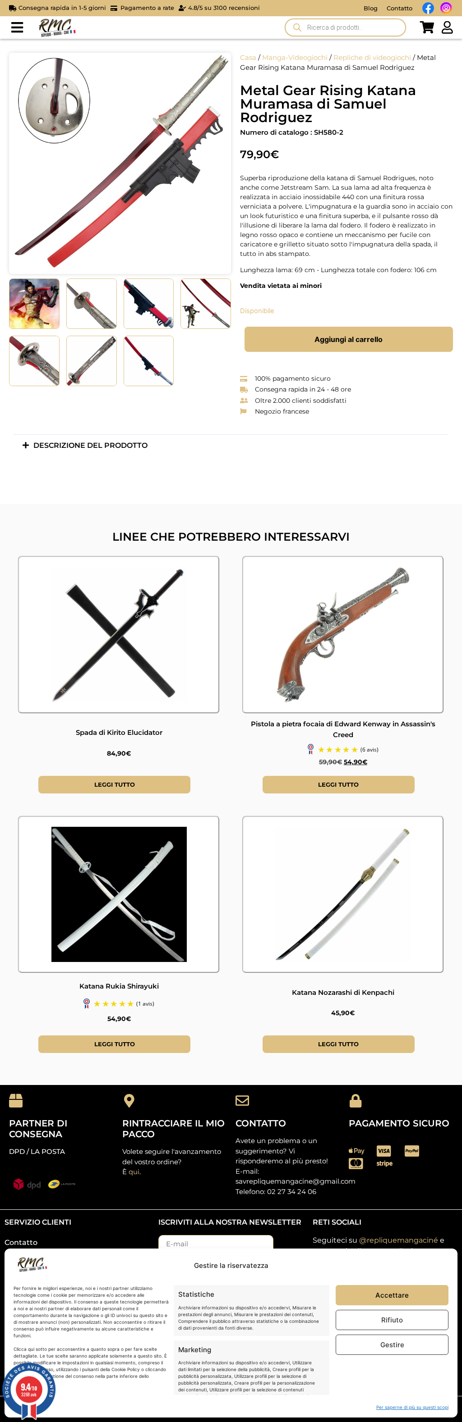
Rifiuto (392, 1320)
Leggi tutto (114, 784)
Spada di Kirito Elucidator (119, 732)
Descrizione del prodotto (90, 445)
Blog (371, 8)
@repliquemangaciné (398, 1240)
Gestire (392, 1344)
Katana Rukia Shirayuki (119, 986)
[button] (17, 28)
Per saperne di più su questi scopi (412, 1407)
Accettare (392, 1295)
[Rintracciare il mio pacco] (129, 1101)
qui (134, 1171)
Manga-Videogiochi (295, 58)
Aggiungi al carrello (348, 339)
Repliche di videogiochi (372, 58)
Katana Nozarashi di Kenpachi (343, 992)
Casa (248, 58)
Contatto (399, 8)
